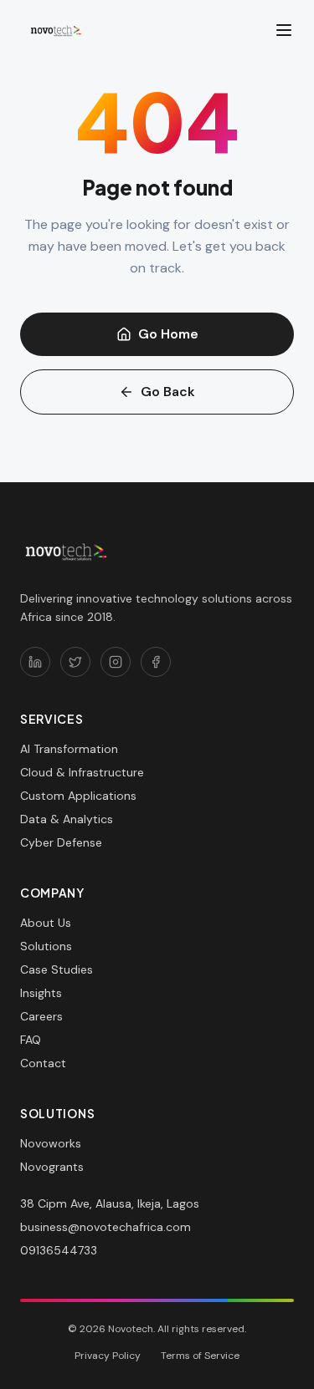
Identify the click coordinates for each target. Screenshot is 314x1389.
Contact (43, 1063)
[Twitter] (75, 662)
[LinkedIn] (35, 662)
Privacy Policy (108, 1355)
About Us (45, 922)
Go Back (168, 391)
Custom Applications (78, 795)
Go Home (168, 334)
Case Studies (56, 969)
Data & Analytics (66, 819)
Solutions (46, 946)
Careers (41, 1016)
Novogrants (52, 1166)
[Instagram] (115, 662)
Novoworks (50, 1143)
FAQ (30, 1039)
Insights (41, 992)
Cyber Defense (61, 842)
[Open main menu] (284, 30)
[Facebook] (156, 662)
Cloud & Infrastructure (82, 772)
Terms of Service (200, 1355)
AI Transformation (69, 748)
